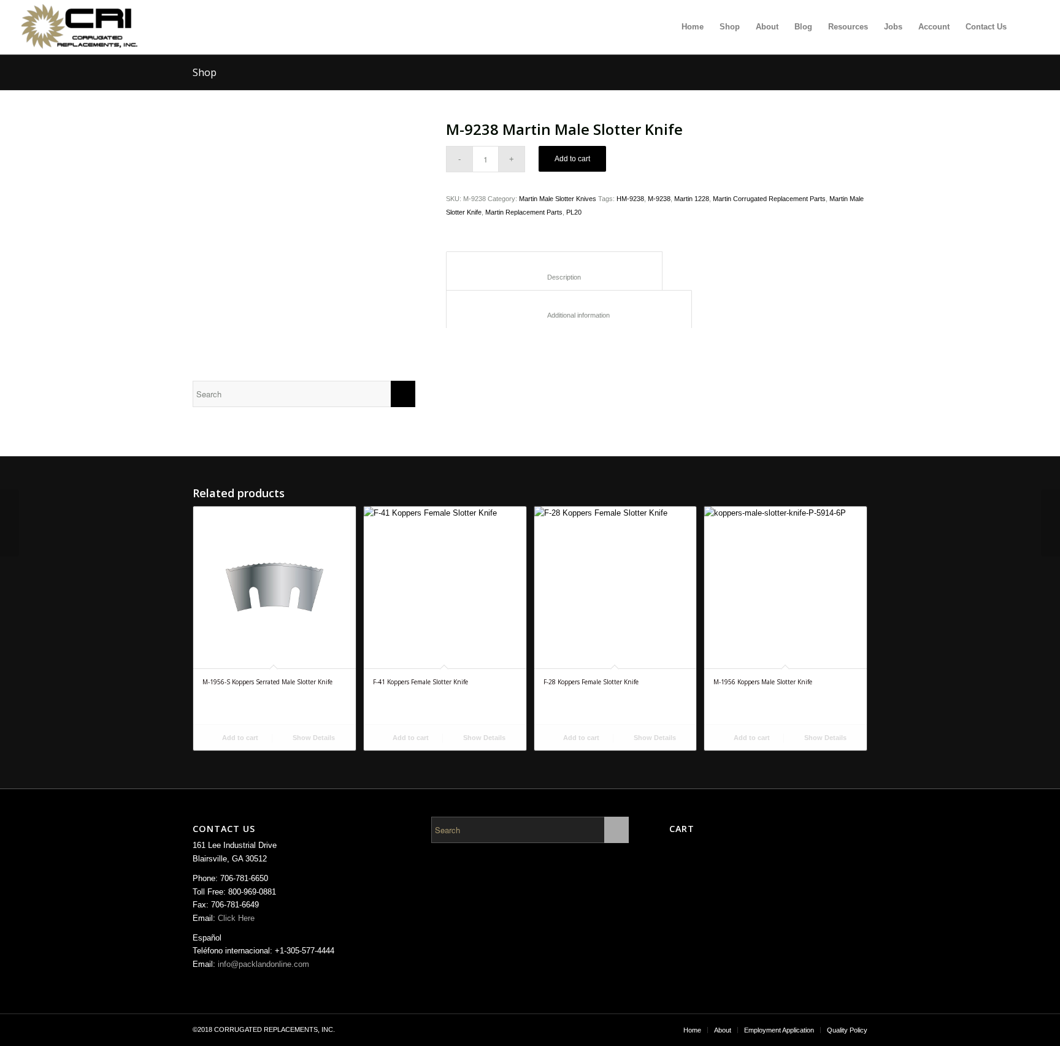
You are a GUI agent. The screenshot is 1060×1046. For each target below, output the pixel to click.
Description (554, 277)
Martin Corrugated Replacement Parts (769, 198)
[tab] (554, 270)
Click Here (236, 918)
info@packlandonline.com (263, 964)
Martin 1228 (691, 198)
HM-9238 (630, 198)
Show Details (313, 737)
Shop (205, 72)
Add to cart (572, 159)
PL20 (574, 212)
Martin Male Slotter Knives (557, 198)
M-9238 (659, 198)
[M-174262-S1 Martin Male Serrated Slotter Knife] (1050, 523)
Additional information (569, 315)
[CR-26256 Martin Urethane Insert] (9, 523)
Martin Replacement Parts (524, 212)
